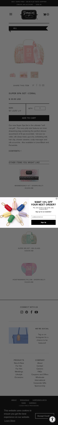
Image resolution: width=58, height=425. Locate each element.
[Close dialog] (57, 199)
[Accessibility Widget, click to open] (52, 419)
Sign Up (43, 222)
